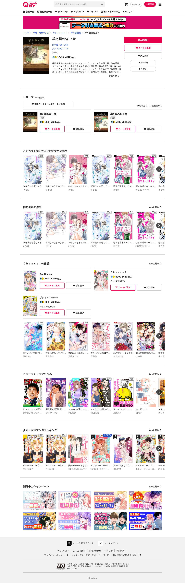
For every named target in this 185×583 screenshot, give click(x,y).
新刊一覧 (30, 11)
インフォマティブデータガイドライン (89, 555)
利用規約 (120, 550)
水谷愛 (55, 45)
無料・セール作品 (111, 11)
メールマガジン (111, 543)
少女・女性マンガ (60, 48)
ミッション (79, 11)
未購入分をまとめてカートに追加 (49, 104)
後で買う (144, 69)
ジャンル (94, 11)
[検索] (102, 4)
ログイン (136, 4)
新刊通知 (144, 63)
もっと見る (154, 207)
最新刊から (157, 106)
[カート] (126, 4)
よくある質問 (79, 550)
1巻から (143, 106)
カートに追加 (144, 48)
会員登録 (150, 4)
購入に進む (143, 40)
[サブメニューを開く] (160, 4)
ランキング (63, 11)
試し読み (144, 55)
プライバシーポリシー (56, 555)
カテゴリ (127, 11)
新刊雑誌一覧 (46, 11)
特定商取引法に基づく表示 (127, 555)
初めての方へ (63, 550)
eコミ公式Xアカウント (81, 544)
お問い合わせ (95, 550)
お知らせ (108, 550)
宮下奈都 (64, 45)
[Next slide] (159, 169)
